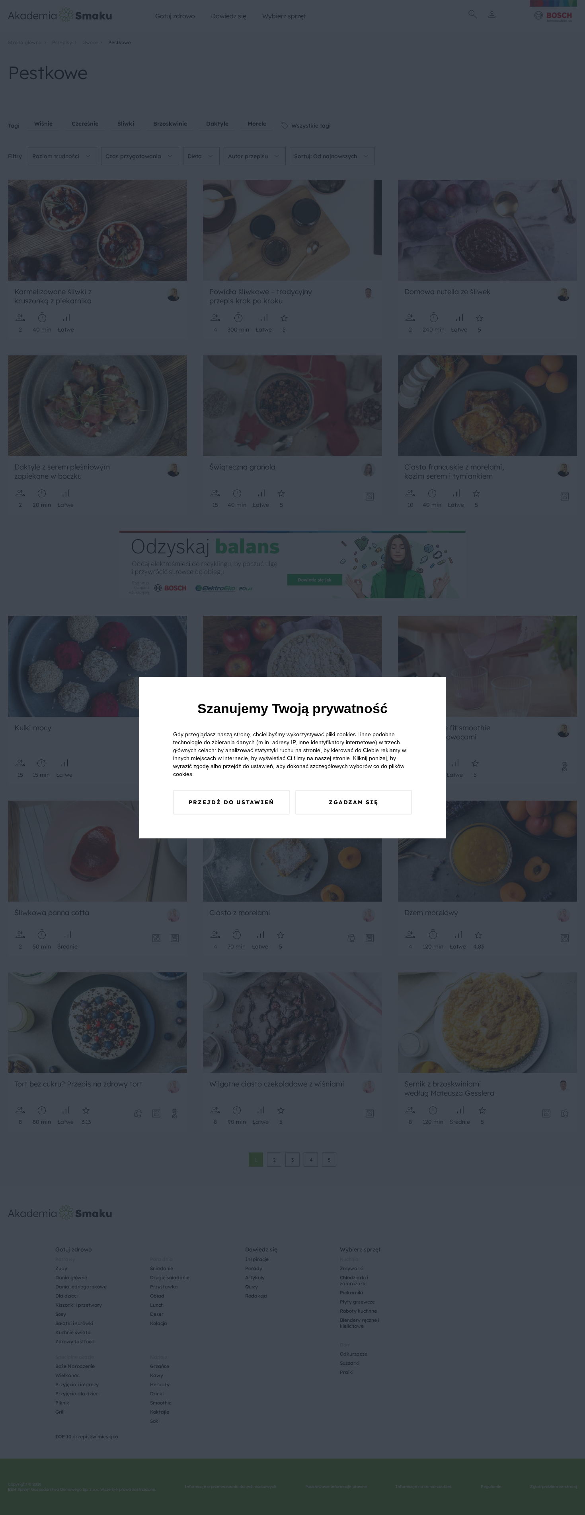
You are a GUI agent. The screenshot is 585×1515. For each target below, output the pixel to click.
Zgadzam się (353, 802)
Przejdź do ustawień (231, 802)
